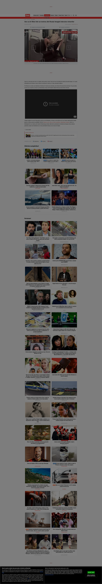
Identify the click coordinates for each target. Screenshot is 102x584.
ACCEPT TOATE (91, 572)
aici (28, 578)
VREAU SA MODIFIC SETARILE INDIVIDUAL (91, 576)
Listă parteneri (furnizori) (49, 574)
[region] (51, 575)
